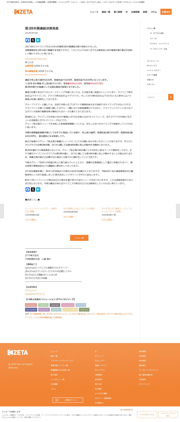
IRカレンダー (100, 360)
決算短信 (29, 65)
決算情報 (98, 374)
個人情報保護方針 (146, 374)
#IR (43, 313)
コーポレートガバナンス (148, 370)
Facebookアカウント (35, 293)
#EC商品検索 (35, 313)
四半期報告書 (31, 71)
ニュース (54, 351)
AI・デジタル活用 (157, 33)
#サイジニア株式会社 (96, 313)
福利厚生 (142, 365)
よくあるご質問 (101, 393)
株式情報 (98, 379)
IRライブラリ (100, 370)
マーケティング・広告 (158, 49)
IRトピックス (152, 65)
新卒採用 (142, 360)
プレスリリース (153, 61)
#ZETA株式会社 (79, 313)
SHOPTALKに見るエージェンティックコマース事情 (117, 210)
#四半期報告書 (45, 317)
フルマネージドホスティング (62, 360)
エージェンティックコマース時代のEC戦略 (41, 210)
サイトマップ (144, 384)
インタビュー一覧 (57, 379)
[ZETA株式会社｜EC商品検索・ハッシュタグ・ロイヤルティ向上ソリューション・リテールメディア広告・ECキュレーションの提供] (23, 12)
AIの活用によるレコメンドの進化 (79, 208)
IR (96, 351)
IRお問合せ (99, 403)
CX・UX (153, 38)
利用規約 (142, 379)
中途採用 (142, 356)
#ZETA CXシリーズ (62, 313)
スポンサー (151, 84)
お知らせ (150, 79)
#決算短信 (57, 317)
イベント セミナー (154, 70)
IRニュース (99, 356)
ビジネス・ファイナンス (159, 43)
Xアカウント (31, 290)
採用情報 (142, 351)
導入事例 (54, 374)
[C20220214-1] (12, 39)
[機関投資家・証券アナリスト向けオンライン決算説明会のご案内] (2, 211)
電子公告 (98, 384)
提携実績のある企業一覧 (60, 370)
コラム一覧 (151, 28)
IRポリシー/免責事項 (103, 398)
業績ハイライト (101, 365)
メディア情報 (152, 75)
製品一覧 (54, 356)
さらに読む (30, 219)
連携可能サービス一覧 (59, 365)
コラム (53, 388)
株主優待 (98, 388)
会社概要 (54, 384)
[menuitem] (94, 12)
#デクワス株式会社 (114, 313)
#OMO (50, 313)
